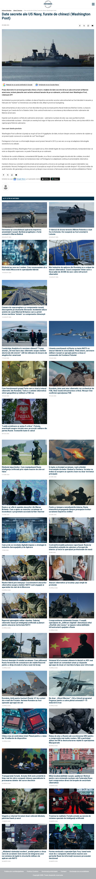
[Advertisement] (71, 299)
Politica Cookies (32, 871)
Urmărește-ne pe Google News (49, 85)
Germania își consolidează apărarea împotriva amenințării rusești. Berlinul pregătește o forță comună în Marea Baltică (21, 232)
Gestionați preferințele (50, 871)
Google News (21, 179)
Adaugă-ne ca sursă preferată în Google (19, 85)
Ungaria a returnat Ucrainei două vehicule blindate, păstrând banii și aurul (23, 817)
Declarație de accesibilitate (79, 871)
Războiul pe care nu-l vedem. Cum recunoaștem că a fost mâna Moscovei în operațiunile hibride (24, 268)
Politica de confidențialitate (14, 871)
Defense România (6, 10)
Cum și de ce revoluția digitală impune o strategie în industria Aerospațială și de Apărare (24, 546)
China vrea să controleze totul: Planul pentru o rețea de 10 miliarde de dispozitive (24, 737)
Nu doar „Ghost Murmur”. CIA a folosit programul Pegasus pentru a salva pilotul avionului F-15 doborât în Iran (70, 700)
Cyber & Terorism (17, 10)
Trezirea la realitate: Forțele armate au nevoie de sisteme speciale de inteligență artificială (70, 817)
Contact (63, 871)
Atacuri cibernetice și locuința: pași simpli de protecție (68, 584)
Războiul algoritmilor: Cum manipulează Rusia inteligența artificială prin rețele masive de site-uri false (23, 469)
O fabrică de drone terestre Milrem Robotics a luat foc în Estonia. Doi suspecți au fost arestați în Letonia (70, 232)
